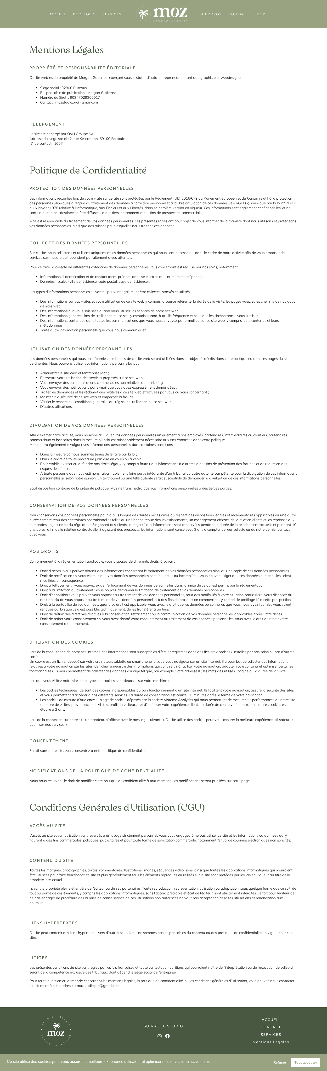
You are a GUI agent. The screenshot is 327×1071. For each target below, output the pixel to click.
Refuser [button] (279, 1062)
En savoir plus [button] (198, 1061)
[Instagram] (159, 1036)
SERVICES (112, 14)
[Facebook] (167, 1036)
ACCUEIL (57, 14)
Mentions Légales (271, 1042)
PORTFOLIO (84, 14)
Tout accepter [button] (305, 1062)
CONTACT (238, 14)
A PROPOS (211, 14)
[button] (124, 14)
